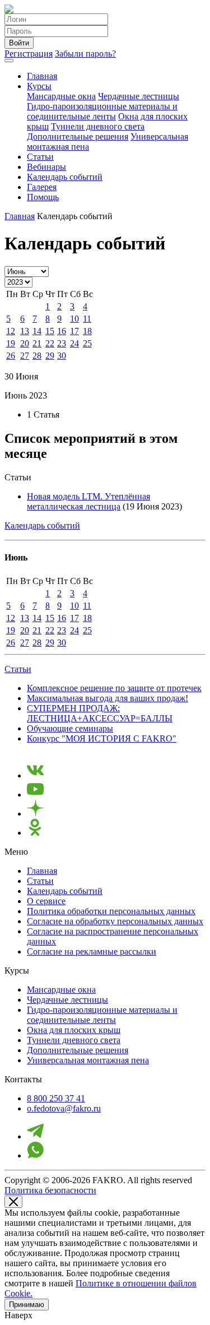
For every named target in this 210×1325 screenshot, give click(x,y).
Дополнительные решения (77, 136)
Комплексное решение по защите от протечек (114, 688)
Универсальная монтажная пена (88, 1060)
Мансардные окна (61, 96)
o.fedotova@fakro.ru (64, 1108)
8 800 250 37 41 (56, 1098)
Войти (19, 43)
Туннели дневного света (97, 126)
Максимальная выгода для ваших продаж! (107, 698)
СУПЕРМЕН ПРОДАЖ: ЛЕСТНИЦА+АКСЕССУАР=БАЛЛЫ (99, 713)
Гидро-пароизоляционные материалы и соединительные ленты (102, 111)
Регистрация (28, 53)
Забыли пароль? (85, 53)
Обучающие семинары (70, 728)
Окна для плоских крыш (73, 1030)
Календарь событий (64, 177)
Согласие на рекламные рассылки (91, 951)
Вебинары (46, 167)
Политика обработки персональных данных (111, 911)
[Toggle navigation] (8, 60)
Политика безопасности (50, 1190)
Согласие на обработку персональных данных (115, 921)
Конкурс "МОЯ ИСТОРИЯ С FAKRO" (101, 738)
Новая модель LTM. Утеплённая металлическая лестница (88, 501)
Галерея (42, 187)
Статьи (40, 156)
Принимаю (26, 1304)
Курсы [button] (39, 86)
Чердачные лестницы (138, 96)
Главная (42, 76)
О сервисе (46, 901)
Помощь (43, 197)
